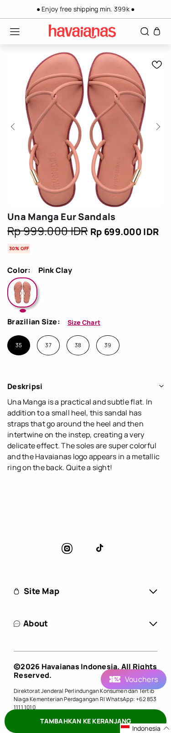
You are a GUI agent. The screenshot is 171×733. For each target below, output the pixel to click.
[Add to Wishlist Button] (157, 65)
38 (78, 345)
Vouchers (141, 679)
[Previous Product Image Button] (14, 124)
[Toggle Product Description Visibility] (161, 386)
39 (107, 345)
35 (19, 345)
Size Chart (83, 322)
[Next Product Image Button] (156, 124)
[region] (85, 9)
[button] (10, 31)
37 (48, 345)
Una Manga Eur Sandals (61, 216)
